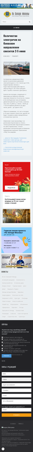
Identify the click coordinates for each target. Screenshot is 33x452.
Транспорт (15, 56)
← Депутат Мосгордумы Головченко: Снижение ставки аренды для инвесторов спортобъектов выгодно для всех (16, 140)
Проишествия (20, 310)
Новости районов (17, 301)
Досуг (4, 289)
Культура (17, 298)
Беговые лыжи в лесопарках (12, 337)
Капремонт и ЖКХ (7, 298)
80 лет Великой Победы (9, 277)
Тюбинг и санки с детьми (11, 349)
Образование (14, 304)
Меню (17, 27)
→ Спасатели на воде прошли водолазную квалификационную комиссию (13, 149)
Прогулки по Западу (8, 310)
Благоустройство (7, 283)
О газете (13, 423)
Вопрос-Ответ (6, 286)
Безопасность (20, 280)
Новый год (5, 304)
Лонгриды (25, 298)
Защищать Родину (12, 289)
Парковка (14, 307)
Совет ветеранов (23, 313)
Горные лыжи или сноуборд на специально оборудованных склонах (14, 339)
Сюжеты (4, 271)
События (13, 313)
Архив (3, 361)
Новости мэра (6, 301)
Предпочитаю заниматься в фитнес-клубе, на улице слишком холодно (15, 351)
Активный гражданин (8, 280)
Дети (24, 286)
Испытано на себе (17, 295)
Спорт (4, 316)
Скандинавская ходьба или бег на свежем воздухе (14, 346)
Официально (6, 307)
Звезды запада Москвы (9, 292)
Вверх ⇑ (21, 423)
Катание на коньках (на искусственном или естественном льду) (16, 343)
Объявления (24, 304)
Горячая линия (17, 286)
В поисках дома (19, 283)
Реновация (5, 313)
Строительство (12, 316)
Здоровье (21, 292)
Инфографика (6, 295)
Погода (21, 307)
